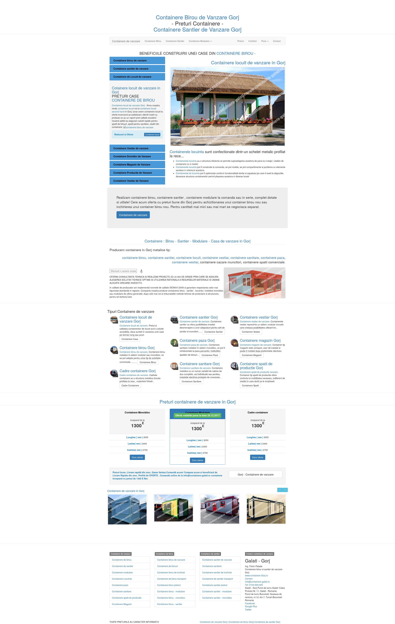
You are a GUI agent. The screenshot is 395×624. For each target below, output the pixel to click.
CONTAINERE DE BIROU (133, 100)
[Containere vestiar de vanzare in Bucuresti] (234, 318)
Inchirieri (252, 41)
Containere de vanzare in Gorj (125, 491)
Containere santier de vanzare (130, 68)
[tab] (137, 60)
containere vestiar (215, 257)
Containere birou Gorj (137, 347)
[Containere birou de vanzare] (138, 127)
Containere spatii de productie (126, 597)
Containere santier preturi (214, 585)
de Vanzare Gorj (219, 17)
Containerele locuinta (187, 151)
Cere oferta (137, 457)
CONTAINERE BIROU (235, 53)
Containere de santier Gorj (267, 621)
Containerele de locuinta (188, 173)
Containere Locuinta (122, 578)
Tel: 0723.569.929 (254, 584)
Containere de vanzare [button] (133, 215)
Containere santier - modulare (217, 591)
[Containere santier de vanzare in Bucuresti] (174, 318)
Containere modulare (122, 572)
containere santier (161, 257)
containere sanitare (245, 257)
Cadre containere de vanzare (134, 375)
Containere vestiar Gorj (259, 317)
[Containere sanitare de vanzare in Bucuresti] (174, 365)
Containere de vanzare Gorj (213, 621)
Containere (170, 17)
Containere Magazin (252, 355)
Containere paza (120, 585)
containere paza (273, 257)
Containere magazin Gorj (260, 340)
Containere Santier (175, 41)
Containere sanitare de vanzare (195, 367)
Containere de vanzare (126, 41)
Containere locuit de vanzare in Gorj (248, 62)
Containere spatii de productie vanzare (259, 371)
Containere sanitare (121, 591)
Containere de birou (121, 559)
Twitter (248, 609)
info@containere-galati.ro (257, 581)
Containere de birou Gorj (241, 621)
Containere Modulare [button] (199, 41)
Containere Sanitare (191, 381)
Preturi (241, 41)
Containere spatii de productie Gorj (256, 365)
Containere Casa (130, 339)
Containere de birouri (167, 566)
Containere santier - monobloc (217, 597)
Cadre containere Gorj (138, 370)
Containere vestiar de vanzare (254, 321)
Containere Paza (210, 355)
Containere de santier (122, 566)
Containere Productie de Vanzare (132, 172)
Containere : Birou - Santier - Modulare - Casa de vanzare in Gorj (197, 241)
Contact (277, 41)
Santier (191, 29)
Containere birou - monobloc (171, 597)
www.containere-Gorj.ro (256, 575)
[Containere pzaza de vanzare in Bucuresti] (174, 342)
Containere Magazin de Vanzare (131, 164)
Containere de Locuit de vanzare (132, 76)
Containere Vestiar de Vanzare (131, 180)
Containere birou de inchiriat (171, 572)
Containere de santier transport (217, 578)
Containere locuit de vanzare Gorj (128, 105)
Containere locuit (152, 134)
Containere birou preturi (169, 585)
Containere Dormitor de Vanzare (132, 156)
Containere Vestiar (251, 331)
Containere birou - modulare (171, 591)
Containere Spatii (250, 385)
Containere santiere (212, 566)
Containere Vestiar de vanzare (130, 148)
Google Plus (251, 606)
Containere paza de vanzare (194, 344)
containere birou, (134, 257)
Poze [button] (264, 41)
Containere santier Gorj (199, 317)
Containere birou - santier (169, 604)
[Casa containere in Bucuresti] (114, 318)
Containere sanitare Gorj (200, 363)
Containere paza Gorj (197, 340)
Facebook (250, 603)
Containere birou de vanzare (130, 60)
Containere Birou (153, 41)
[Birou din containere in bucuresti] (114, 349)
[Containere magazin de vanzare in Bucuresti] (234, 342)
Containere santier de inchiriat (217, 572)
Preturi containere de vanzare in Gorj (198, 401)
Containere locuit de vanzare (134, 325)
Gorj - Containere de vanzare (256, 474)
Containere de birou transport (171, 578)
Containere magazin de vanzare (255, 344)
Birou (192, 17)
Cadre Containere (130, 385)
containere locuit (126, 108)
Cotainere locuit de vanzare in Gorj (136, 89)
